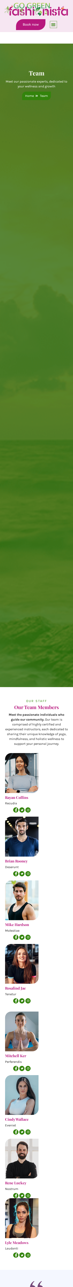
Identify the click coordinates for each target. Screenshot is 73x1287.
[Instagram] (28, 810)
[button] (53, 24)
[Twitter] (22, 810)
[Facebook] (15, 810)
